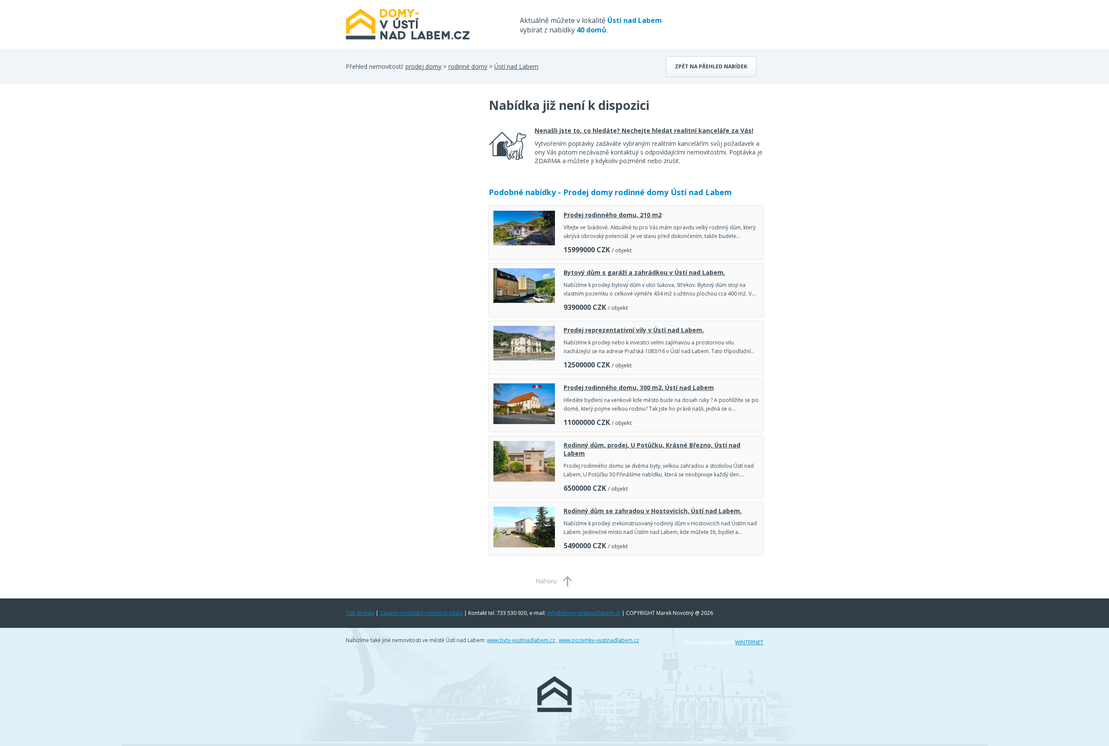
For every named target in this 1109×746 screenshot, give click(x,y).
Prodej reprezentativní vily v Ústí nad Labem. (634, 330)
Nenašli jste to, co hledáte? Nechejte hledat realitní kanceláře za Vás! (644, 130)
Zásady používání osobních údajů (421, 613)
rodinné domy (467, 66)
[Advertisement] (411, 166)
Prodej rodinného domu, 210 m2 (613, 215)
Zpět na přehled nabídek (711, 66)
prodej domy (423, 66)
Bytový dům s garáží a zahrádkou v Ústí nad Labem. (644, 272)
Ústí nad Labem (516, 66)
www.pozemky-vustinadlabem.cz (599, 640)
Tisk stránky (360, 613)
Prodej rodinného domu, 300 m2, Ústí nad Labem (639, 387)
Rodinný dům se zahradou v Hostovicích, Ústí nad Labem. (653, 511)
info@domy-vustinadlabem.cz (583, 613)
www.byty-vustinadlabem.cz (521, 640)
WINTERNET (749, 642)
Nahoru (546, 581)
